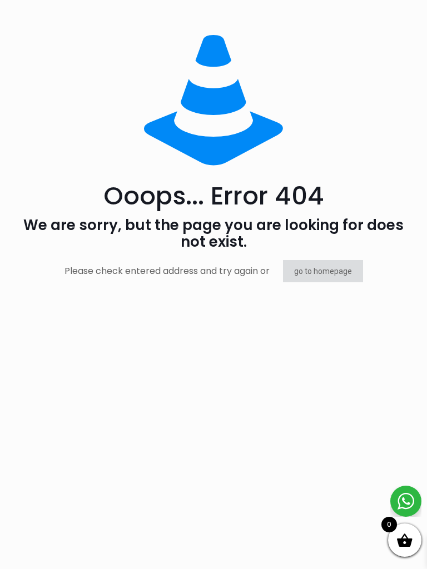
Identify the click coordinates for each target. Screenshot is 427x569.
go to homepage (323, 271)
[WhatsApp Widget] (405, 501)
